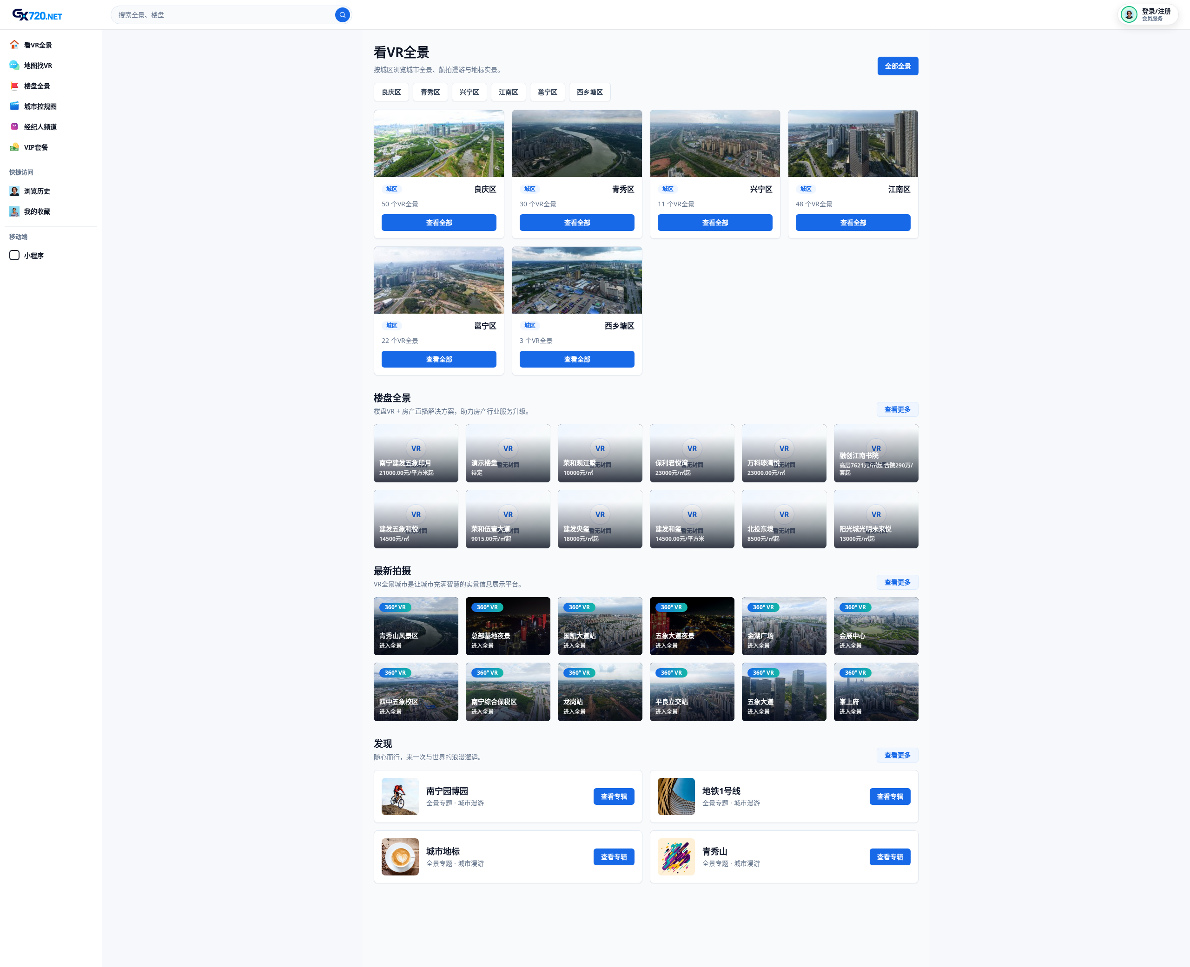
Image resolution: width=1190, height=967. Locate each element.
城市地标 (443, 851)
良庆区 (391, 91)
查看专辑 (614, 796)
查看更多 (898, 409)
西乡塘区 (590, 91)
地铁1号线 (721, 790)
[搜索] (342, 14)
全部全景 (898, 65)
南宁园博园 (447, 790)
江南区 (508, 91)
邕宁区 (547, 91)
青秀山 (714, 851)
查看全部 (439, 222)
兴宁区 (469, 91)
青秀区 (430, 91)
